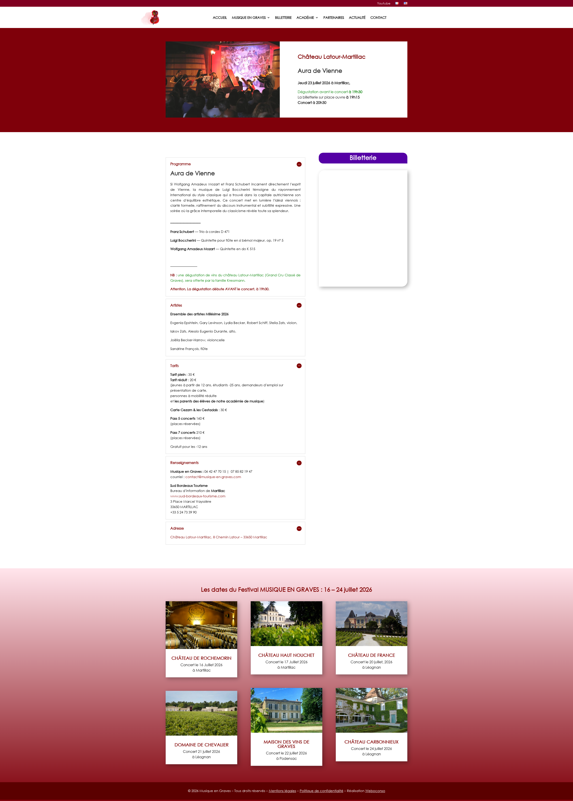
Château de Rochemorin (201, 658)
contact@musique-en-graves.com (213, 477)
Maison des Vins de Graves (286, 744)
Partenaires (333, 17)
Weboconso (375, 791)
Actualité (357, 17)
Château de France (371, 655)
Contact (378, 17)
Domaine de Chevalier (202, 744)
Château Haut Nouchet (286, 655)
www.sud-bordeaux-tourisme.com (198, 496)
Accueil (220, 17)
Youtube (383, 3)
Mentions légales (282, 791)
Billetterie (283, 17)
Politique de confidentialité (321, 791)
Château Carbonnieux (371, 741)
